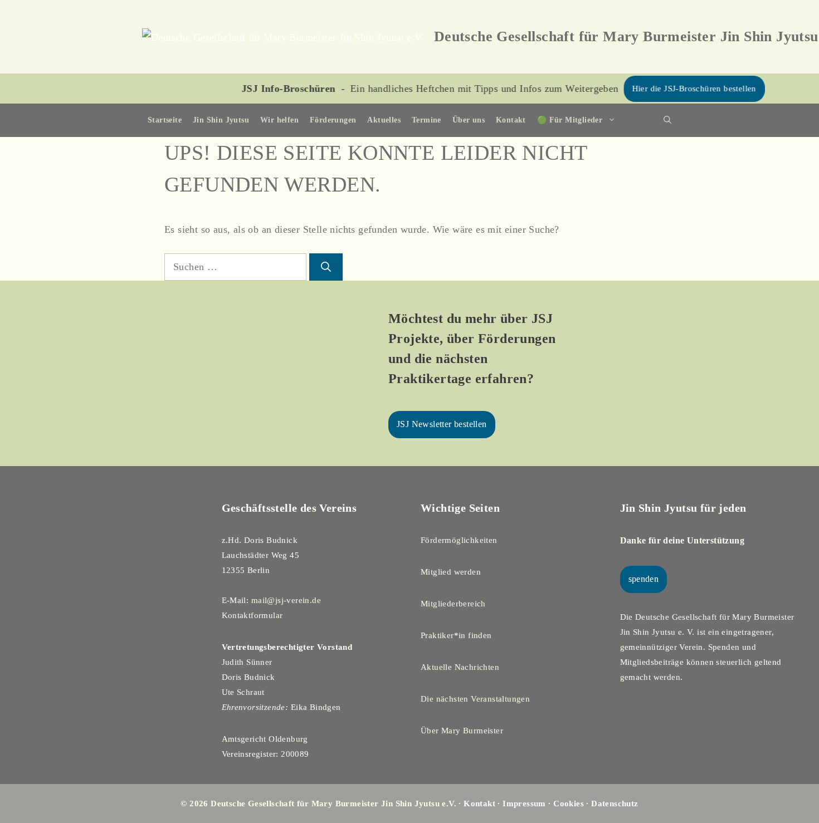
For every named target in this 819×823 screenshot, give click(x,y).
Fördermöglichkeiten (459, 540)
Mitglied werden (451, 571)
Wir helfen (279, 120)
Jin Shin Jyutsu (221, 120)
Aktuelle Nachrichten (460, 667)
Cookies (568, 803)
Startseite (165, 120)
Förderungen (333, 120)
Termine (426, 120)
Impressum (524, 803)
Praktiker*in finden (456, 635)
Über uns (468, 120)
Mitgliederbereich (453, 603)
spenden (643, 579)
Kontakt (511, 120)
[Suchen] (326, 267)
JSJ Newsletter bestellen (442, 424)
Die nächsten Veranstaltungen (475, 698)
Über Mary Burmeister (462, 730)
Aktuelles (384, 120)
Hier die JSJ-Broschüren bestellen (672, 88)
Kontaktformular (252, 615)
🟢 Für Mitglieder (569, 120)
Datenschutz (614, 803)
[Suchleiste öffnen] (667, 120)
